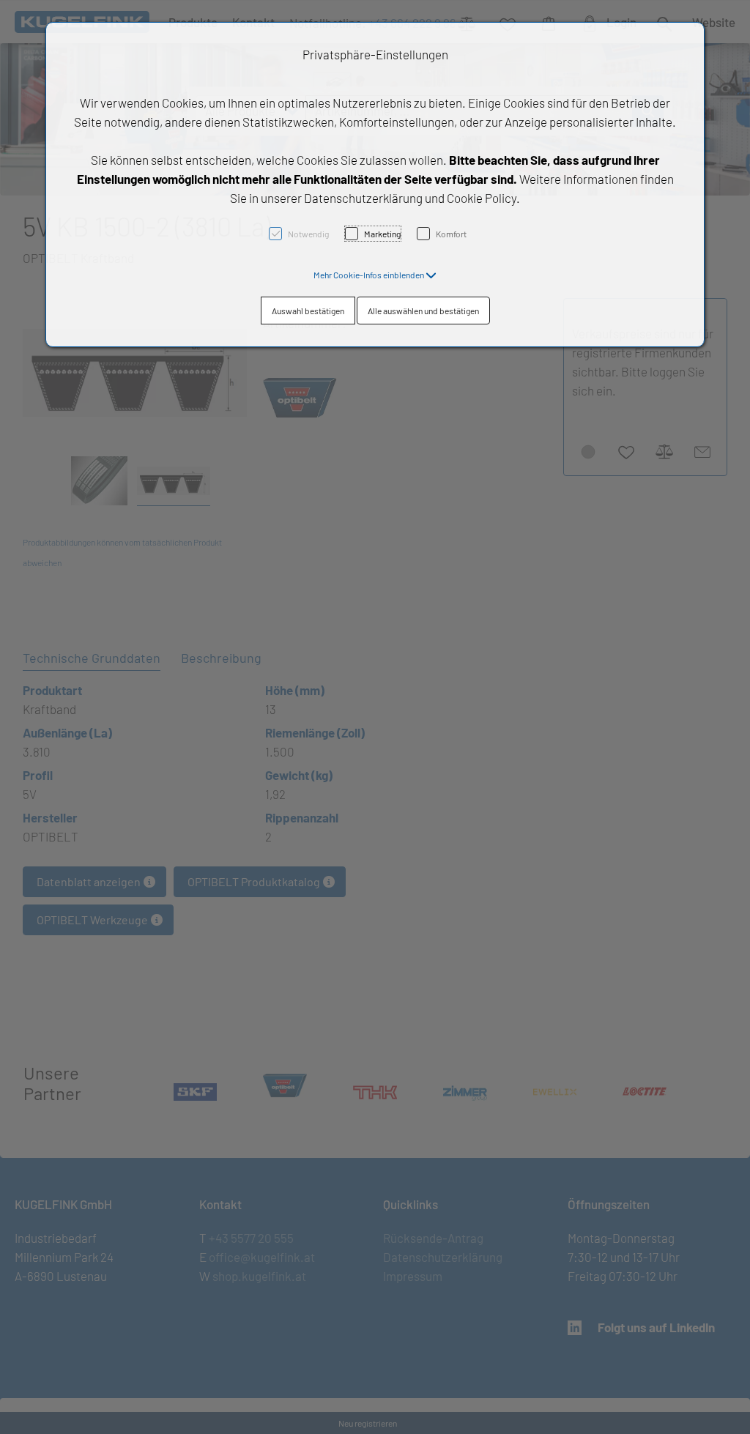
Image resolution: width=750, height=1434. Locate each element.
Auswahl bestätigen (308, 310)
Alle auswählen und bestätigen (423, 310)
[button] (375, 275)
